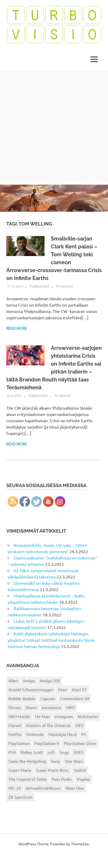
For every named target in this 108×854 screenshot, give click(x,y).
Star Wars (74, 761)
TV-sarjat (64, 286)
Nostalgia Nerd (62, 734)
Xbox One (75, 788)
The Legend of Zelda (27, 779)
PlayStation (19, 743)
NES (79, 725)
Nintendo (35, 734)
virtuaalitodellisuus (43, 788)
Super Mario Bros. (52, 770)
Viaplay (83, 779)
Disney (14, 707)
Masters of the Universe (48, 725)
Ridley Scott (31, 752)
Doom (31, 707)
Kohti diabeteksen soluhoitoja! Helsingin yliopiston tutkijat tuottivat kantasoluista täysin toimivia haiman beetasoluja (51, 640)
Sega (64, 752)
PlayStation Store (80, 743)
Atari (62, 689)
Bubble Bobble (22, 698)
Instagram (64, 716)
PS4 (12, 752)
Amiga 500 (50, 680)
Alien (13, 680)
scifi (51, 752)
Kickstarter (88, 716)
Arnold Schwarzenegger (30, 689)
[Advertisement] (54, 127)
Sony (55, 761)
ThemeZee (80, 843)
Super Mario (19, 770)
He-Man (42, 716)
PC (84, 734)
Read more (16, 328)
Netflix (14, 734)
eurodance (51, 707)
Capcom (47, 698)
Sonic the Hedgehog (27, 761)
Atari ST (79, 689)
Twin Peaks (61, 779)
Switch (80, 770)
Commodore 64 (74, 698)
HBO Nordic (19, 716)
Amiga (29, 680)
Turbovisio (40, 286)
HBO (70, 707)
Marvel (14, 725)
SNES (78, 752)
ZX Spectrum (20, 796)
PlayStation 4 (46, 743)
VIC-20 (14, 788)
